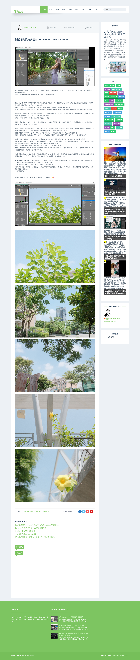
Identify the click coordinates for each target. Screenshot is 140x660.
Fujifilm (32, 511)
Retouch (46, 511)
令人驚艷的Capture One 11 (25, 534)
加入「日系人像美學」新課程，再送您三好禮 (114, 34)
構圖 (63, 9)
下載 (89, 9)
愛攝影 (19, 11)
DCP (106, 93)
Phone (107, 116)
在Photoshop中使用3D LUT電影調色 (71, 617)
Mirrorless (119, 104)
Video (113, 131)
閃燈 (50, 9)
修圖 (57, 9)
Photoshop (109, 120)
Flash (120, 93)
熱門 (83, 9)
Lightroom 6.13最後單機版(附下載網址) (115, 238)
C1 (22, 511)
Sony (107, 127)
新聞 (76, 9)
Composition (116, 89)
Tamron (119, 127)
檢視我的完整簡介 (110, 321)
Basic (112, 85)
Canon (107, 89)
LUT (106, 100)
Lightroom (39, 511)
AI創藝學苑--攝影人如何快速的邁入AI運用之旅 (114, 257)
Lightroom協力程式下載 (113, 176)
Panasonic (117, 112)
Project (108, 124)
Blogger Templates (120, 655)
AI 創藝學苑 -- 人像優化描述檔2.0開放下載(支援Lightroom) (115, 292)
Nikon (120, 108)
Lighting (119, 100)
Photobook (116, 116)
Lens (111, 100)
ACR (106, 85)
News (114, 108)
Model (107, 108)
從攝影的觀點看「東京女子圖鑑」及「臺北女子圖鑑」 (35, 537)
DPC (96, 9)
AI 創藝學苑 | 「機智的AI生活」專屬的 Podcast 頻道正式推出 (115, 211)
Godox (121, 97)
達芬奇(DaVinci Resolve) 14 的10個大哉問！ (115, 193)
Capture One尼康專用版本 (25, 531)
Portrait (119, 120)
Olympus (108, 112)
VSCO (107, 131)
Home (44, 9)
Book (118, 85)
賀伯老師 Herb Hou (113, 319)
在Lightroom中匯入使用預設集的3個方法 (72, 625)
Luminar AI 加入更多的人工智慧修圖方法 (30, 528)
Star (112, 127)
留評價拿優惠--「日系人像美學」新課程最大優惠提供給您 (37, 525)
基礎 (70, 9)
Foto (107, 97)
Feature (26, 511)
